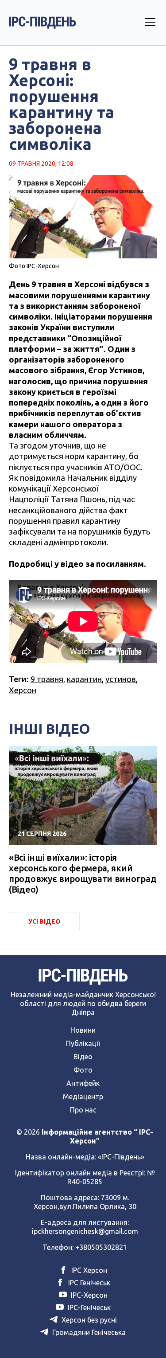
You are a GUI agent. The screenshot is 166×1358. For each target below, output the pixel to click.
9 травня (47, 679)
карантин (84, 679)
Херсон (22, 690)
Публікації (83, 1043)
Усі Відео (44, 921)
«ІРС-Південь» (121, 1157)
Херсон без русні (88, 1320)
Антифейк (83, 1083)
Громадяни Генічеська (88, 1332)
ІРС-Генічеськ (88, 1307)
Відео (83, 1057)
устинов (120, 679)
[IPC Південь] (42, 22)
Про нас (83, 1110)
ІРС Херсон (88, 1270)
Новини (83, 1030)
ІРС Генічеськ (88, 1283)
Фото (83, 1070)
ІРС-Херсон (88, 1295)
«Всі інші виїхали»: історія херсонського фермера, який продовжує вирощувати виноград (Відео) (82, 873)
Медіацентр (83, 1096)
